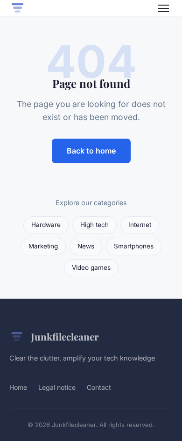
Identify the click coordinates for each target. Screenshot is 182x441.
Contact (99, 387)
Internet (139, 224)
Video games (91, 267)
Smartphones (134, 246)
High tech (94, 224)
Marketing (43, 246)
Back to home (91, 150)
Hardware (46, 224)
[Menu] (163, 8)
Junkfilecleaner (65, 336)
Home (18, 387)
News (85, 246)
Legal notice (57, 387)
